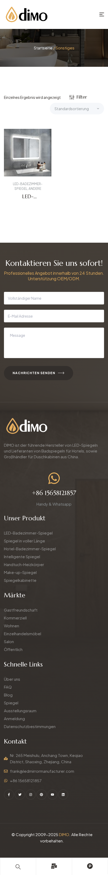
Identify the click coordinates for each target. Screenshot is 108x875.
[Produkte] (90, 866)
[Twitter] (20, 795)
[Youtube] (52, 795)
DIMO (64, 834)
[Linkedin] (63, 795)
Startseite (43, 47)
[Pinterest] (41, 795)
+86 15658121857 (54, 493)
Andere (35, 189)
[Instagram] (31, 795)
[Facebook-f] (9, 795)
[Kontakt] (54, 866)
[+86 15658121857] (54, 478)
